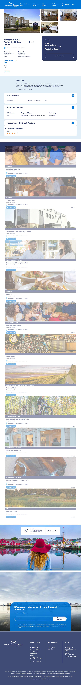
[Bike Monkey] (40, 343)
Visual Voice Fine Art (13, 450)
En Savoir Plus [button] (11, 176)
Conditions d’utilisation (34, 652)
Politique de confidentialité (35, 648)
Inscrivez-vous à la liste (60, 619)
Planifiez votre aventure (55, 4)
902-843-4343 (21, 53)
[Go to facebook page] (5, 67)
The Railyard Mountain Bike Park (17, 419)
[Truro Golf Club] (40, 498)
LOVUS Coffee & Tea (13, 169)
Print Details (6, 71)
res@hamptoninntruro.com (24, 56)
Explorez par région (36, 4)
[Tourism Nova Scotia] (11, 3)
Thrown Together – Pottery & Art (17, 480)
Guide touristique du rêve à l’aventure (71, 654)
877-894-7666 (21, 55)
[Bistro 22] (40, 280)
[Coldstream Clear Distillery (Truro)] (40, 218)
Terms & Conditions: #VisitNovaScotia (36, 657)
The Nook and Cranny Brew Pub (17, 263)
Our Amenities (13, 95)
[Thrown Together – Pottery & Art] (40, 466)
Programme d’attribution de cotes (70, 649)
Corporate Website (51, 648)
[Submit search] (64, 4)
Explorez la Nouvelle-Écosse (25, 4)
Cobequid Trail (11, 388)
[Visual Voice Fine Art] (40, 437)
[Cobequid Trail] (40, 374)
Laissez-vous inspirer (45, 4)
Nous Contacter (35, 661)
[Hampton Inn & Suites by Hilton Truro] (22, 21)
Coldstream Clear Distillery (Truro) (18, 231)
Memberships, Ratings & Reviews (21, 122)
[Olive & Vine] (40, 186)
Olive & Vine (10, 200)
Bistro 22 (9, 294)
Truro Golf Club (11, 511)
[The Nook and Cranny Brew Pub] (40, 249)
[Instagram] (26, 532)
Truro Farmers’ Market (14, 325)
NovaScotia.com (36, 679)
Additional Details (15, 107)
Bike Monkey (10, 356)
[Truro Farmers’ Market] (40, 312)
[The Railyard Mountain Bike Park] (40, 405)
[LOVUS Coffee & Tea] (40, 155)
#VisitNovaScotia (51, 531)
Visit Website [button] (59, 56)
